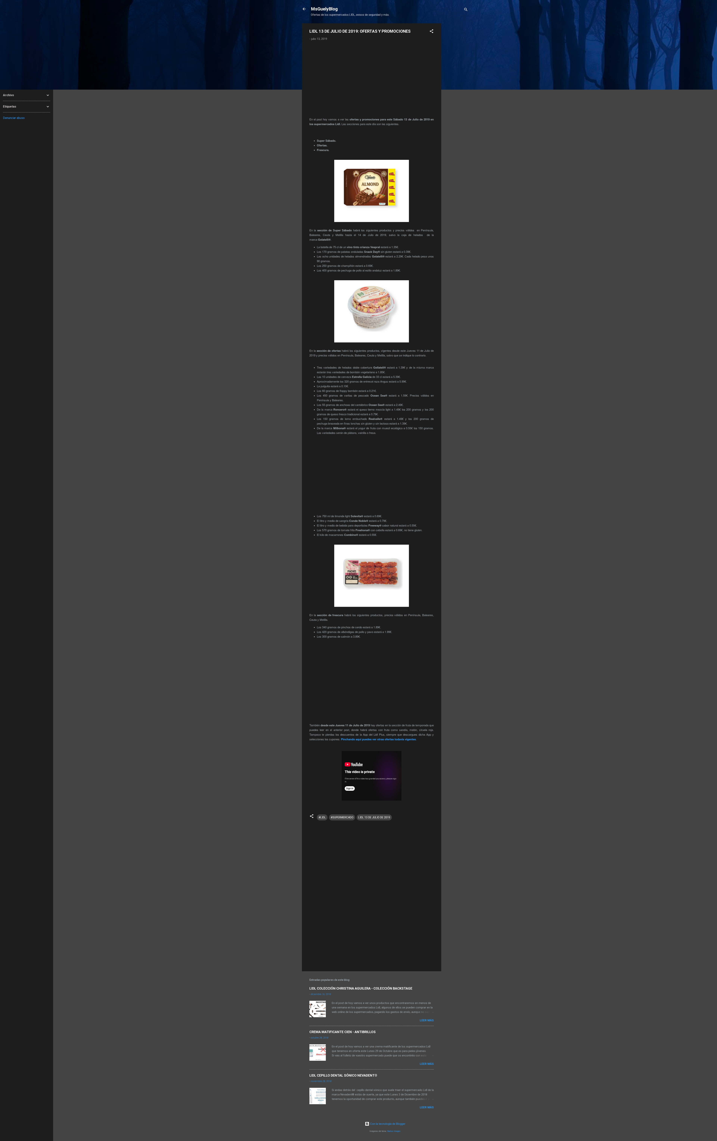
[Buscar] (466, 10)
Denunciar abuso (14, 118)
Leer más (427, 1020)
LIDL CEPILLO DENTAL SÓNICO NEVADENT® (343, 1075)
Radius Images (394, 1131)
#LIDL (322, 817)
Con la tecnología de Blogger (387, 1124)
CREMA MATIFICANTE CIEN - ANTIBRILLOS (342, 1032)
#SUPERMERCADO (342, 817)
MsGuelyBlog (324, 9)
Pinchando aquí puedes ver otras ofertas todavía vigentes (378, 739)
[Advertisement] (456, 79)
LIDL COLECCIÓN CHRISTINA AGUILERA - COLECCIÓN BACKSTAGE (360, 988)
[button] (431, 32)
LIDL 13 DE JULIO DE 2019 (374, 817)
